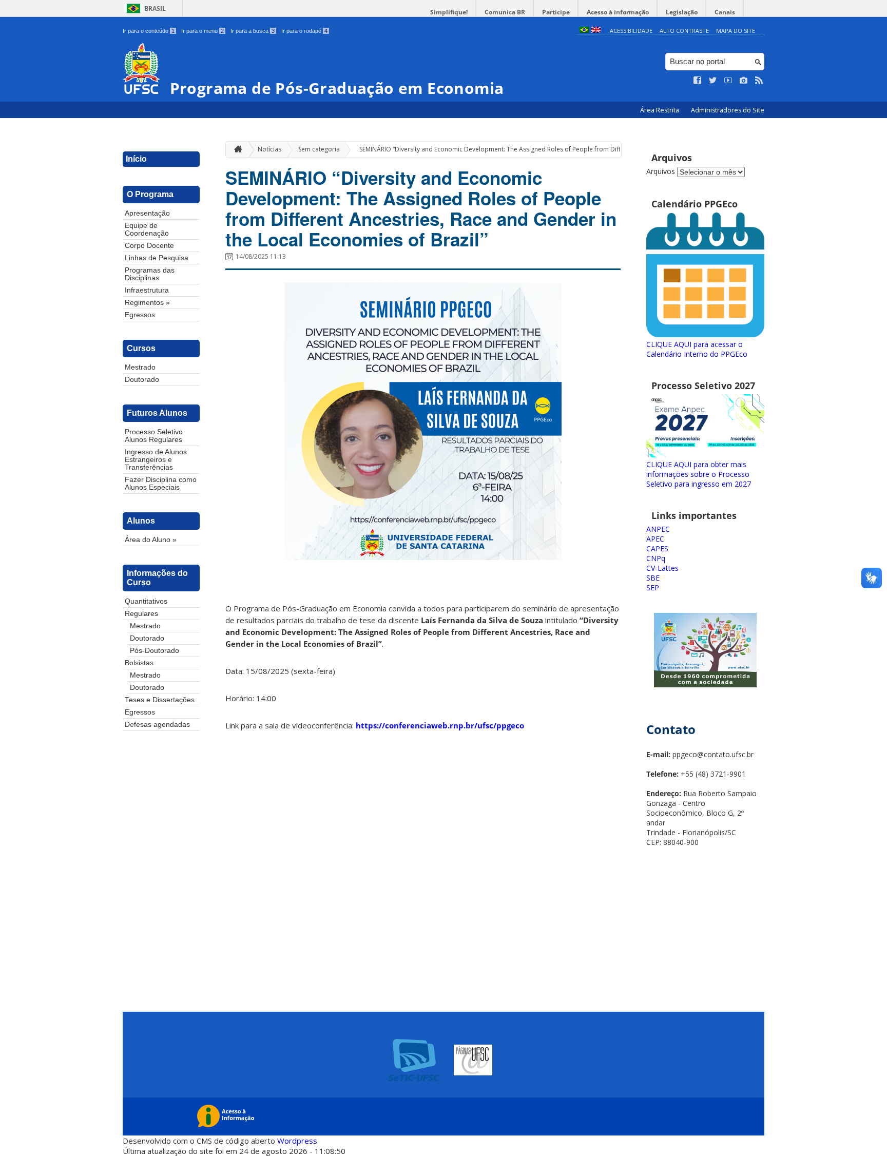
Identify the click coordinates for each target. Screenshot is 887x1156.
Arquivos (660, 171)
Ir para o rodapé (304, 31)
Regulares (141, 614)
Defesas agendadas (157, 724)
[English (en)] (596, 30)
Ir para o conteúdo (149, 31)
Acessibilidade (631, 30)
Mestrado (140, 367)
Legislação (682, 12)
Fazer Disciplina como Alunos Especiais (161, 483)
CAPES (657, 548)
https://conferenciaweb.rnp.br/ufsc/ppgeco (440, 725)
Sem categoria (319, 149)
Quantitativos (146, 601)
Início (136, 159)
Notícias (269, 149)
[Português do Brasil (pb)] (584, 30)
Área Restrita (660, 110)
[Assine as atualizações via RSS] (759, 80)
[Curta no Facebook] (697, 80)
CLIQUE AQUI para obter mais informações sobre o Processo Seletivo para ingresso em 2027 (698, 474)
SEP (652, 587)
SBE (653, 578)
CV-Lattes (662, 568)
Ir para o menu (202, 31)
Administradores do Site (727, 110)
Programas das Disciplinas (150, 274)
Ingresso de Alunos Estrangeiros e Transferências (156, 459)
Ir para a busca (252, 31)
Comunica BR (505, 12)
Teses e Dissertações (160, 700)
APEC (655, 539)
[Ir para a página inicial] (235, 150)
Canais (725, 12)
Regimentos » (147, 302)
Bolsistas (139, 663)
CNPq (655, 558)
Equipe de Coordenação (147, 229)
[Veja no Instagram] (744, 80)
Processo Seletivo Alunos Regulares (154, 436)
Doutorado (142, 379)
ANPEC (658, 529)
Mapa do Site (735, 30)
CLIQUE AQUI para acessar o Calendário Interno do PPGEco (696, 349)
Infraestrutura (147, 290)
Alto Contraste (684, 30)
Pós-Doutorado (154, 650)
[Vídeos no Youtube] (728, 80)
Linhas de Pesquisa (156, 258)
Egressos (140, 315)
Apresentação (147, 213)
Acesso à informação (618, 12)
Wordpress (297, 1140)
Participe (556, 12)
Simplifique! (449, 12)
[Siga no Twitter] (713, 80)
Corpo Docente (149, 245)
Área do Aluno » (151, 540)
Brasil (155, 8)
